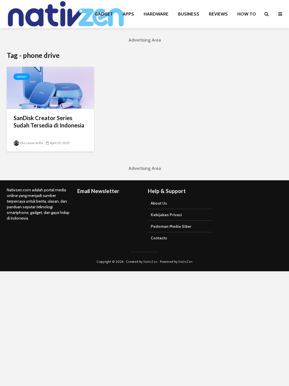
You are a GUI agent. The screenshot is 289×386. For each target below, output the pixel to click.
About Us (159, 203)
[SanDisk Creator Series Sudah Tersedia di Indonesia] (50, 87)
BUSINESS (188, 14)
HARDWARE (156, 14)
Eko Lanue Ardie (31, 143)
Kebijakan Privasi (166, 214)
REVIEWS (218, 14)
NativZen (150, 261)
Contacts (159, 237)
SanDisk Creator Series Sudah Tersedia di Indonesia (49, 121)
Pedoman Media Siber (171, 226)
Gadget (22, 77)
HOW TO (246, 14)
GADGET (104, 14)
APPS (128, 14)
